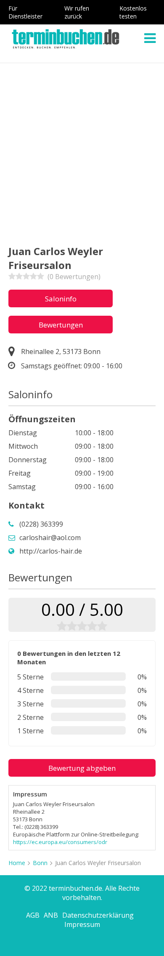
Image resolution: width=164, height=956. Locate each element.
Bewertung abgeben (82, 768)
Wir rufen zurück (76, 12)
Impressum (82, 924)
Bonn (40, 863)
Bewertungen (61, 325)
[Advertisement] (82, 149)
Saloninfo (61, 299)
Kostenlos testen (133, 12)
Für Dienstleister (25, 12)
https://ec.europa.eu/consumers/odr (60, 842)
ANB (51, 915)
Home (16, 863)
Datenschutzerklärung (98, 915)
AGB (33, 915)
